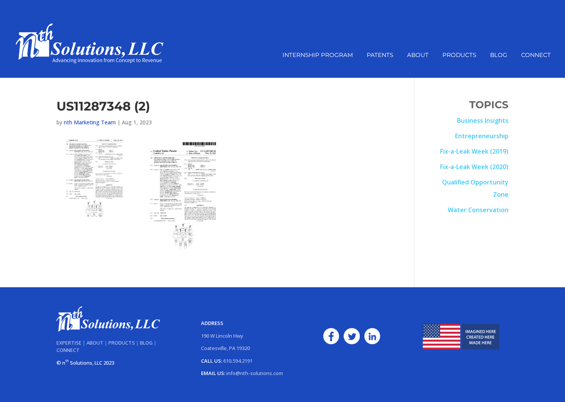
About (418, 55)
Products (459, 55)
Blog (498, 55)
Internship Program (317, 55)
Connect (536, 55)
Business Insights (482, 120)
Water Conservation (478, 210)
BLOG (146, 342)
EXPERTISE (68, 342)
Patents (380, 55)
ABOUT (94, 342)
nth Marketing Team (90, 122)
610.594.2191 (238, 360)
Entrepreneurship (481, 136)
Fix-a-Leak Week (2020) (474, 166)
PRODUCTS (121, 342)
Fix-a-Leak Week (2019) (474, 151)
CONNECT (68, 350)
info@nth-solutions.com (254, 373)
